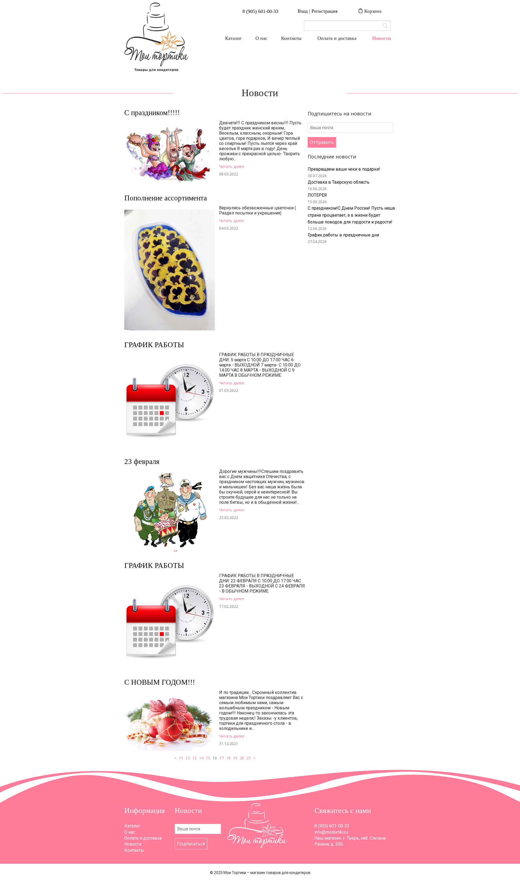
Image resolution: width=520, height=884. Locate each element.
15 (208, 757)
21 (248, 757)
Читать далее (231, 166)
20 (242, 757)
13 (194, 757)
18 (228, 757)
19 (235, 757)
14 (201, 757)
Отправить (322, 142)
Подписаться (191, 844)
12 (188, 757)
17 (221, 757)
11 (181, 757)
